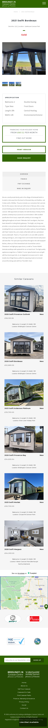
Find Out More (24, 138)
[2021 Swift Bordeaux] (24, 58)
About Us (24, 686)
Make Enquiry (24, 158)
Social (24, 705)
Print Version (24, 149)
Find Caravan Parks (24, 695)
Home (24, 682)
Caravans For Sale (24, 692)
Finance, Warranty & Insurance (24, 698)
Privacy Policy (24, 702)
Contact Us (24, 708)
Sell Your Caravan (24, 689)
